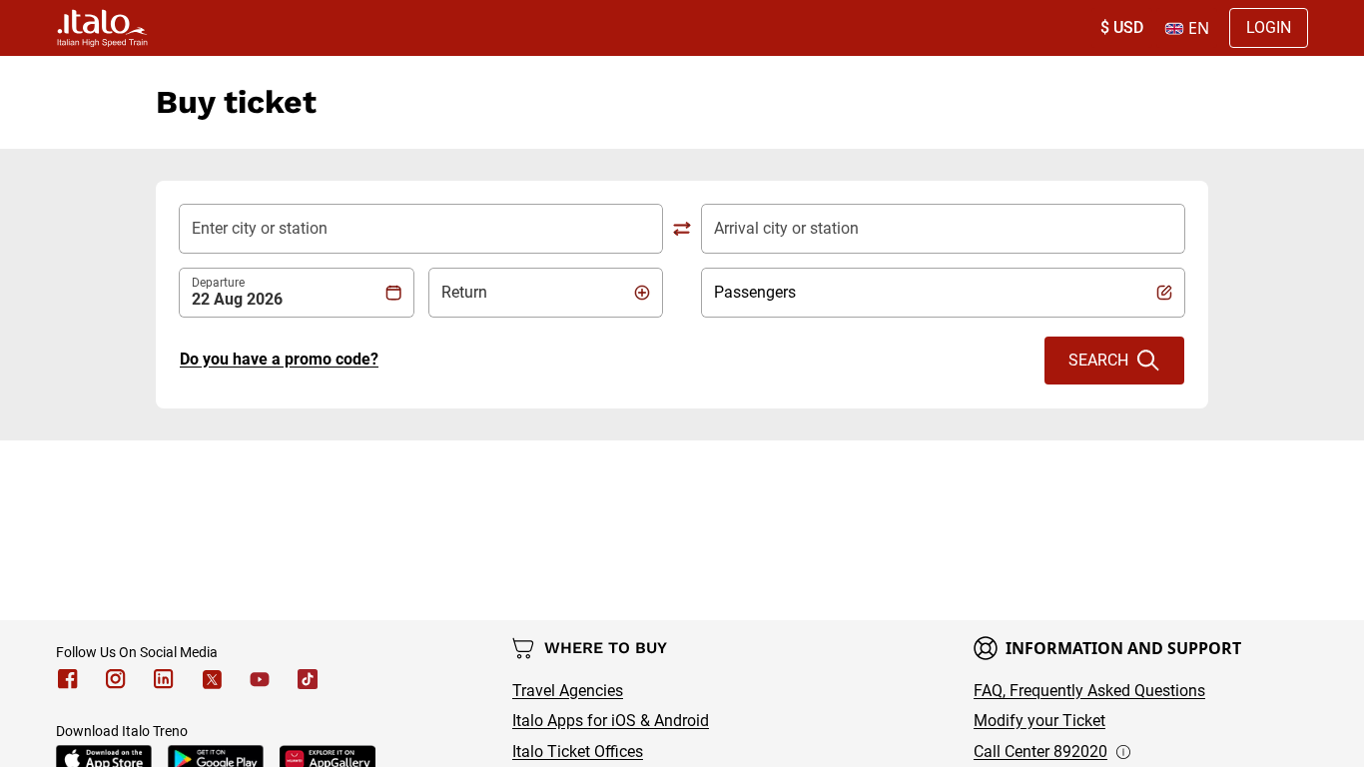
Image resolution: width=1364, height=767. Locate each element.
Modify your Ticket (1039, 720)
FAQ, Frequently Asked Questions (1089, 690)
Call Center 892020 (1040, 751)
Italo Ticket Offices (577, 751)
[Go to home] (102, 28)
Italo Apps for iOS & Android (610, 720)
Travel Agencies (567, 690)
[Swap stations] (682, 229)
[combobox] (421, 229)
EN (1198, 28)
